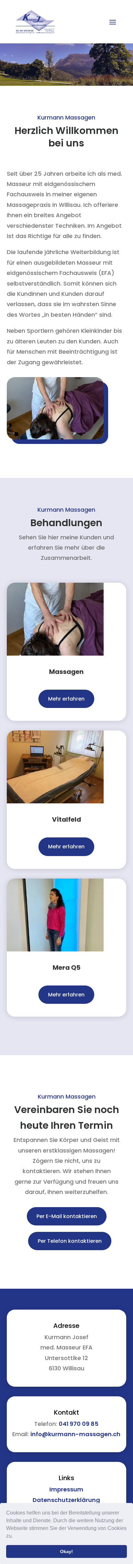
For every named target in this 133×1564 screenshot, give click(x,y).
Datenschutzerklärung (66, 1500)
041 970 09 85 (78, 1424)
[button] (15, 1537)
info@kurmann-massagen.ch (75, 1434)
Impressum (66, 1489)
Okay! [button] (66, 1551)
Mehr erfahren (66, 698)
